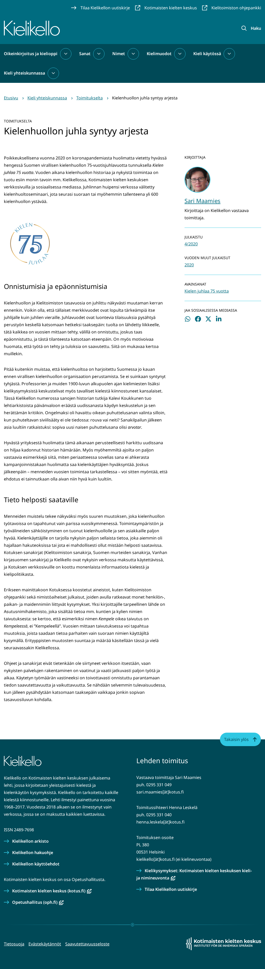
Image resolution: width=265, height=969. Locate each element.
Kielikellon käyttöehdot (36, 864)
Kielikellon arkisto (30, 841)
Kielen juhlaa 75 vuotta (207, 291)
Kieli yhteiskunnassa (24, 73)
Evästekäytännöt (44, 944)
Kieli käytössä (207, 53)
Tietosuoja (14, 944)
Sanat (85, 53)
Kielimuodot (159, 53)
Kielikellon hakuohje (32, 852)
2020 (189, 265)
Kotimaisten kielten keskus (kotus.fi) (52, 891)
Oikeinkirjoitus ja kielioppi (30, 53)
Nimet (118, 53)
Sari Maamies (202, 201)
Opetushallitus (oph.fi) (38, 902)
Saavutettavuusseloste (87, 944)
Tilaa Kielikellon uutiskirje (171, 889)
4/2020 (191, 244)
